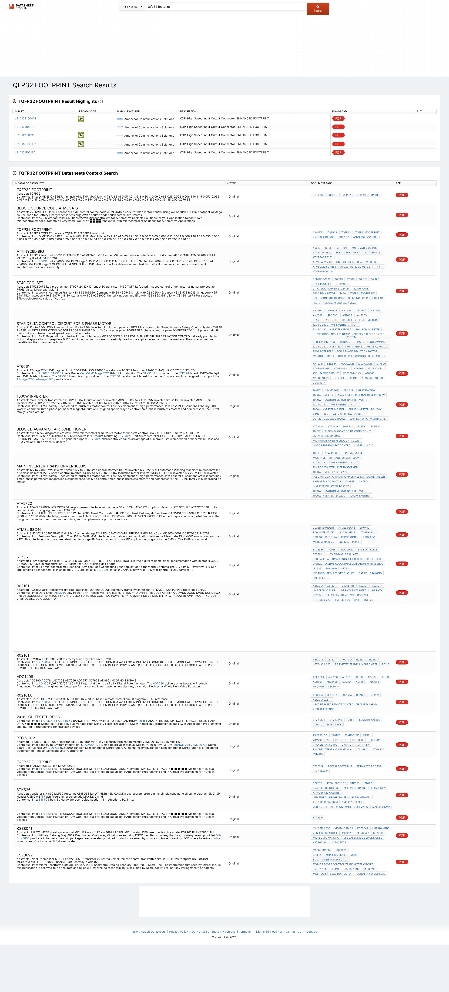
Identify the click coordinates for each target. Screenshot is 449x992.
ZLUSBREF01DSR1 (323, 527)
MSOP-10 (318, 686)
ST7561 (317, 554)
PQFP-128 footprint (326, 868)
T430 (343, 293)
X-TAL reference (323, 709)
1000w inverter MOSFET (328, 409)
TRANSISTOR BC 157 (369, 766)
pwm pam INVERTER (368, 329)
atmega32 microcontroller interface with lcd (345, 261)
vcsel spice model (325, 832)
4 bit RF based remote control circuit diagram (345, 704)
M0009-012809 (322, 850)
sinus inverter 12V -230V (365, 409)
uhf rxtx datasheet (353, 590)
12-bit (359, 677)
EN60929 (331, 568)
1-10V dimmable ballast (342, 554)
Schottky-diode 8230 (371, 873)
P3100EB (357, 739)
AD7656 (372, 677)
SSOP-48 (333, 686)
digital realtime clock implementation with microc (348, 563)
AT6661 (358, 368)
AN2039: (362, 315)
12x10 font (361, 288)
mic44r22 (363, 832)
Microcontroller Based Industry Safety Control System (351, 336)
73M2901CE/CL (322, 739)
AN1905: (332, 310)
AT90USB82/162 (336, 783)
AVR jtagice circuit (326, 373)
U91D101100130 (24, 152)
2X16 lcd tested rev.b (327, 724)
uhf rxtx (376, 590)
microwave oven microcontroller (336, 440)
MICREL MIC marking (326, 837)
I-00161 (332, 549)
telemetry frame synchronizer (346, 595)
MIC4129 (347, 832)
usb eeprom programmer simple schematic (342, 797)
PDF (338, 118)
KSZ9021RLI (320, 842)
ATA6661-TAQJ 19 (372, 377)
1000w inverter (323, 395)
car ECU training (370, 573)
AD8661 (317, 681)
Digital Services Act (269, 931)
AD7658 (374, 681)
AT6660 (369, 373)
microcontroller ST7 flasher (333, 573)
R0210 (385, 664)
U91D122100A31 (25, 118)
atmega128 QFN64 (324, 266)
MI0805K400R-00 (323, 541)
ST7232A (124, 436)
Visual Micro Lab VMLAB (340, 302)
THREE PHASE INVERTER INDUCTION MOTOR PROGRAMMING (349, 341)
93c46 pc (369, 537)
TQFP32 (332, 194)
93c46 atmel (348, 532)
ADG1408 (332, 681)
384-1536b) (332, 390)
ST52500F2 (342, 283)
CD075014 (319, 382)
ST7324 (345, 568)
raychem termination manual (333, 749)
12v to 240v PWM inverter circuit (335, 324)
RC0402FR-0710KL (324, 532)
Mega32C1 (102, 373)
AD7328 (346, 677)
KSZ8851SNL (351, 868)
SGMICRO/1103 (322, 279)
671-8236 (378, 749)
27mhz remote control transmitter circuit (343, 864)
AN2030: (333, 315)
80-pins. (348, 426)
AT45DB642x (378, 787)
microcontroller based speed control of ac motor (349, 355)
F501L (316, 302)
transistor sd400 (325, 744)
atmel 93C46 (347, 527)
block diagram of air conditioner (348, 431)
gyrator (347, 744)
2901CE (178, 744)
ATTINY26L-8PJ (322, 252)
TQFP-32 (344, 237)
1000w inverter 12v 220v (329, 495)
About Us (311, 931)
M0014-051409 (344, 828)
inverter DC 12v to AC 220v (331, 486)
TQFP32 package (323, 237)
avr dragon (321, 377)
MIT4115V (363, 744)
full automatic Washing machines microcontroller (349, 476)
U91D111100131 (24, 135)
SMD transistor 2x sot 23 (330, 859)
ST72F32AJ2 (320, 770)
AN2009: (318, 315)
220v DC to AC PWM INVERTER (368, 418)
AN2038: (347, 315)
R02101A (377, 585)
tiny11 (378, 266)
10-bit (317, 431)
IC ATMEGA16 (372, 252)
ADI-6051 (45, 683)
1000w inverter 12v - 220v (330, 471)
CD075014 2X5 (352, 373)
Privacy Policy (178, 931)
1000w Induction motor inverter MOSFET (341, 399)
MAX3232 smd (381, 806)
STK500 (114, 376)
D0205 (317, 595)
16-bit (329, 247)
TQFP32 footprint (367, 194)
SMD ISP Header (352, 802)
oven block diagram (326, 435)
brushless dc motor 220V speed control (341, 481)
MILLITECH (319, 873)
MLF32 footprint (355, 787)
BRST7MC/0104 (353, 453)
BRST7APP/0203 (367, 549)
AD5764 (346, 681)
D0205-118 (348, 585)
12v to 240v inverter (327, 346)
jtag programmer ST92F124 (331, 288)
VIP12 (316, 413)
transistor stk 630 (326, 787)
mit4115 (318, 754)
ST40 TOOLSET (322, 283)
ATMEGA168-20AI (323, 271)
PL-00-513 (347, 549)
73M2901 (362, 749)
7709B (368, 783)
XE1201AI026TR (322, 699)
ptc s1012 (341, 739)
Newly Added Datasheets (149, 931)
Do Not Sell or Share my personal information (222, 931)
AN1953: (376, 310)
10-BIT (143, 720)
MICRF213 (370, 868)
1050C (339, 279)
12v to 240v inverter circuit (332, 329)
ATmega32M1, (26, 379)
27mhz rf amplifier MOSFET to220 (335, 854)
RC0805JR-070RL (349, 541)
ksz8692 (378, 832)
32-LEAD (318, 194)
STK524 (56, 373)
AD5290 (158, 683)
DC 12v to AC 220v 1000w (329, 418)
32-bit (375, 279)
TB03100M (373, 739)
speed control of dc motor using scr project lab (348, 298)
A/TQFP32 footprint (366, 237)
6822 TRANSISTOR (341, 873)
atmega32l (368, 532)
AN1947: (362, 310)
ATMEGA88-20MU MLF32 (355, 266)
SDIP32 (362, 426)
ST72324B (61, 720)
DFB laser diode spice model (362, 837)
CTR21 (367, 735)
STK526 (44, 799)
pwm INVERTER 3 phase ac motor (366, 346)
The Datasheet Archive (21, 6)
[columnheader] (44, 111)
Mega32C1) (365, 363)
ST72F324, (46, 720)
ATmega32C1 (44, 379)
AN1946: (347, 310)
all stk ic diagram (325, 802)
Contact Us (293, 931)
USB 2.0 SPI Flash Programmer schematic (340, 806)
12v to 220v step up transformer (335, 467)
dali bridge (320, 577)
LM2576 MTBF (380, 828)
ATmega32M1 (375, 368)
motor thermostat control (332, 445)
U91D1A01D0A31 (25, 144)
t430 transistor (324, 293)
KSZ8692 (341, 850)
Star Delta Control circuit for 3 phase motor (345, 319)
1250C (351, 279)
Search (318, 10)
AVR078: (44, 373)
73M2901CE (92, 744)
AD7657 (360, 681)
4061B (43, 261)
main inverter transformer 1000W (361, 395)
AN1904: (318, 310)
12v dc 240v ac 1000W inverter (344, 413)
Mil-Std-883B (321, 828)
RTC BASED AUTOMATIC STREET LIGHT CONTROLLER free (348, 558)
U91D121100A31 (24, 127)
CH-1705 (342, 247)
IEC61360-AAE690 (369, 719)
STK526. (355, 783)
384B (359, 445)
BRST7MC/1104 (367, 390)
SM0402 (364, 527)
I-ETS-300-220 (321, 599)
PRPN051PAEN (349, 537)
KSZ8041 (362, 828)
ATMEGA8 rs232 (323, 257)
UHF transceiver (324, 590)
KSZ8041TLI (338, 842)
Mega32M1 (87, 373)
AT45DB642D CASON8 (326, 792)
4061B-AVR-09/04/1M (364, 247)
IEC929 (317, 568)
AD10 (370, 445)
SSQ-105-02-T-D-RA (325, 537)
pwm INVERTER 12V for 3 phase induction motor (345, 351)
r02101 (363, 585)
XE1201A (60, 592)
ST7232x (333, 426)
